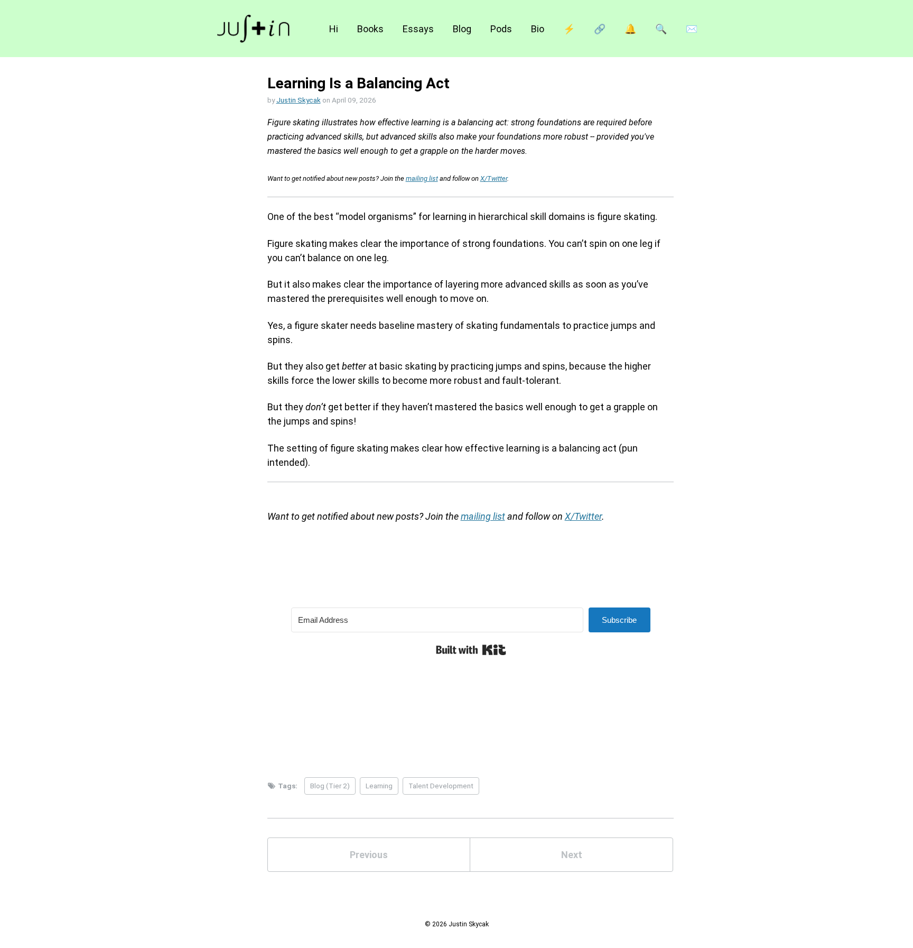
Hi (333, 28)
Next (571, 854)
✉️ (691, 28)
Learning (379, 785)
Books (370, 28)
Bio (537, 28)
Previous (369, 854)
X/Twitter (493, 178)
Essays (418, 28)
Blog (462, 28)
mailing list (422, 178)
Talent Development (440, 785)
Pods (501, 28)
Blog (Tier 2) (330, 785)
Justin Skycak (298, 100)
